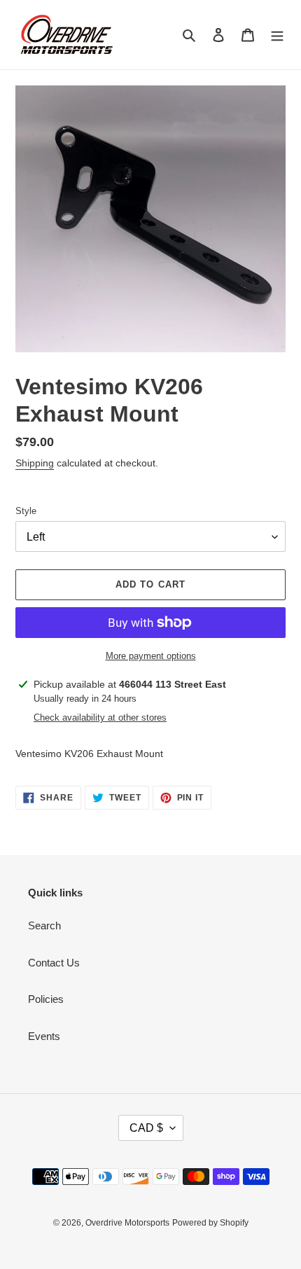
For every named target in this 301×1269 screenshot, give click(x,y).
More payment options (151, 656)
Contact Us (54, 963)
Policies (46, 999)
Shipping (34, 463)
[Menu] (277, 35)
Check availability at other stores (100, 717)
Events (44, 1036)
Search (44, 925)
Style (25, 511)
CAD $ (146, 1128)
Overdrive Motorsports (127, 1223)
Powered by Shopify (210, 1223)
